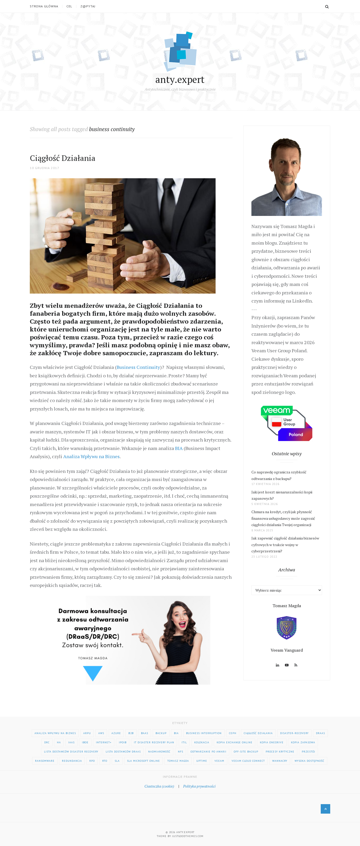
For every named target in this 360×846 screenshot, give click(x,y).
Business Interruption (204, 733)
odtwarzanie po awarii (208, 751)
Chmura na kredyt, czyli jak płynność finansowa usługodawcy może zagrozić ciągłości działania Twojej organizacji (283, 518)
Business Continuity (138, 367)
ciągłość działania (258, 733)
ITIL (184, 742)
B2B (131, 733)
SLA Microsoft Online (143, 761)
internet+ (103, 742)
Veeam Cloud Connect (248, 761)
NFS (180, 751)
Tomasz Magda (178, 761)
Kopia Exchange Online (234, 742)
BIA (179, 448)
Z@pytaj (87, 6)
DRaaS (320, 733)
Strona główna (44, 6)
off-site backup (246, 751)
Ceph (232, 733)
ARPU (87, 733)
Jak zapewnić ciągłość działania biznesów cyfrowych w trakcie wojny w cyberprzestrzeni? (285, 544)
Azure (116, 733)
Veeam (219, 761)
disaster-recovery (294, 733)
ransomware (45, 761)
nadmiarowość (159, 751)
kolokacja (201, 742)
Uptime (201, 761)
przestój (308, 751)
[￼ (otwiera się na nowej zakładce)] (131, 639)
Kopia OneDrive (272, 742)
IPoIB (123, 742)
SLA (117, 761)
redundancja (72, 761)
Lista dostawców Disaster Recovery (71, 751)
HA (59, 742)
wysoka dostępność (309, 761)
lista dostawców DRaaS (123, 751)
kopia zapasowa (303, 742)
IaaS (71, 742)
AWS (101, 733)
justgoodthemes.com (187, 836)
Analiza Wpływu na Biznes (91, 456)
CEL (69, 6)
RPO (92, 761)
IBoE (85, 742)
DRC (47, 742)
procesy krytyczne (280, 751)
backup (161, 733)
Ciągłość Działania (62, 158)
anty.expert (180, 79)
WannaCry (279, 761)
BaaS (144, 733)
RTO (104, 761)
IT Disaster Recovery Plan (154, 742)
